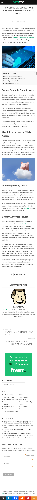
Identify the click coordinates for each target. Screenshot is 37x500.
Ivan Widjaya (21, 22)
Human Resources (9, 406)
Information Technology (16, 19)
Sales (21, 404)
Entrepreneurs (8, 402)
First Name (18, 463)
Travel (22, 409)
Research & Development (27, 402)
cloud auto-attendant (23, 224)
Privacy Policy (31, 493)
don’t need (27, 208)
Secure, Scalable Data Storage (13, 76)
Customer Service (9, 397)
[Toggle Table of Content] (34, 73)
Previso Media (22, 493)
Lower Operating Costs (11, 81)
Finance (6, 404)
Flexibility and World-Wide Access (15, 78)
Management (24, 397)
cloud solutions (19, 274)
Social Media (23, 406)
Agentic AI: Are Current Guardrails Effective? (17, 438)
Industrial (6, 409)
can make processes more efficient (23, 37)
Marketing (23, 399)
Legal (21, 395)
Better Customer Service (11, 83)
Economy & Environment (11, 399)
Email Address (18, 456)
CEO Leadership (8, 395)
